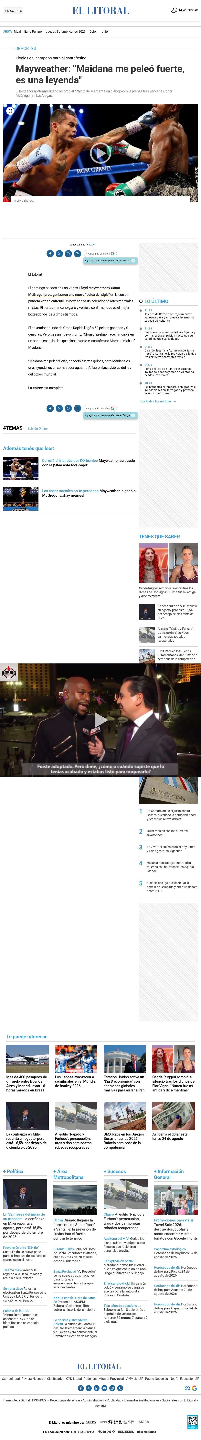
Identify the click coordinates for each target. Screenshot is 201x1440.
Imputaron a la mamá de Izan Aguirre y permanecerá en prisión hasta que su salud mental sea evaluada (170, 333)
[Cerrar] (133, 261)
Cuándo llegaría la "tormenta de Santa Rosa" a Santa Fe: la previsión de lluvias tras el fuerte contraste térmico (170, 352)
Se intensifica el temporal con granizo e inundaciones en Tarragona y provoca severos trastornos (170, 388)
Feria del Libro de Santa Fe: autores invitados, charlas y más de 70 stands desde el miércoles (169, 370)
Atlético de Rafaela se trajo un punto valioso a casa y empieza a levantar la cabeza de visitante (169, 315)
